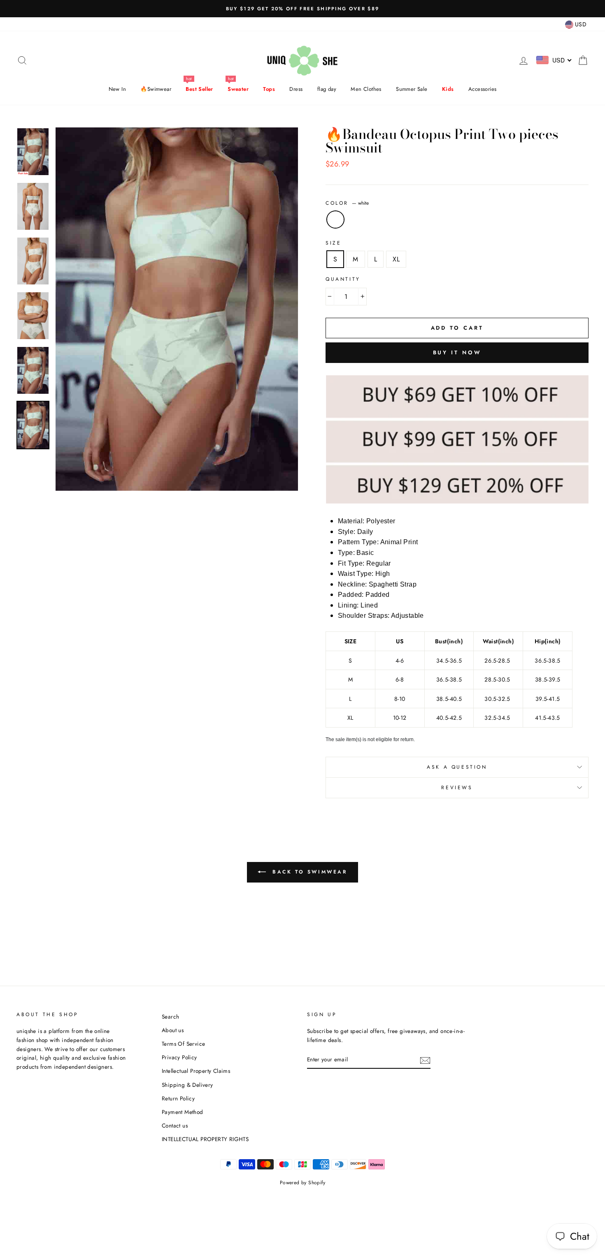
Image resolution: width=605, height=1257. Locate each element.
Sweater (238, 89)
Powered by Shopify (302, 1182)
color (347, 203)
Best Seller (199, 89)
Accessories (482, 89)
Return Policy (178, 1098)
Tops (269, 89)
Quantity (343, 279)
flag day (326, 89)
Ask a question (457, 767)
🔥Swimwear (155, 89)
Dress (295, 89)
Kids (448, 89)
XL (396, 259)
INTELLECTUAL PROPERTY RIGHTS (205, 1139)
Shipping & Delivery (187, 1085)
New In (117, 89)
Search (170, 1016)
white (335, 219)
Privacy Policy (179, 1057)
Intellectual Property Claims (196, 1071)
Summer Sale (411, 89)
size (333, 243)
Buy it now (457, 352)
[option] (302, 8)
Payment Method (182, 1112)
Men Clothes (366, 89)
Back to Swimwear (308, 872)
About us (173, 1030)
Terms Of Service (183, 1044)
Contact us (175, 1125)
